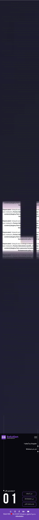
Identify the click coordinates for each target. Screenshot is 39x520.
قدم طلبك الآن (29, 504)
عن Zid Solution (29, 499)
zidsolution (19, 516)
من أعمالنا (29, 494)
